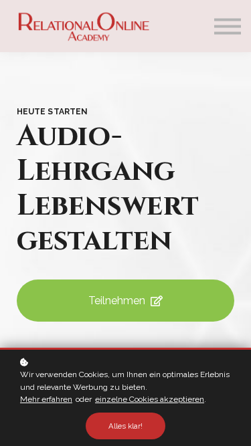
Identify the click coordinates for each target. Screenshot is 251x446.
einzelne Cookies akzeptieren (149, 399)
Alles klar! (125, 426)
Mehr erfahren (46, 399)
